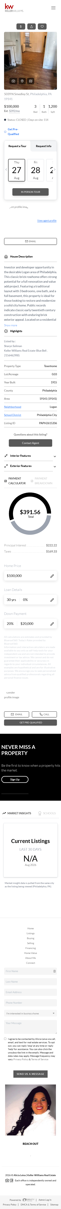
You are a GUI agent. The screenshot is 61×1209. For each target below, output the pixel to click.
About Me (30, 958)
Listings (31, 933)
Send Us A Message (30, 1074)
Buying (30, 938)
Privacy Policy (20, 1059)
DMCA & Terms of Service (33, 1204)
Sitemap (54, 1204)
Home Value (30, 953)
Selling (30, 943)
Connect (30, 963)
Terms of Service (39, 1059)
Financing (30, 948)
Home (30, 928)
